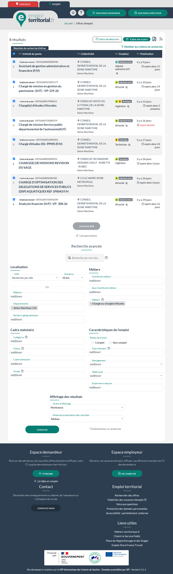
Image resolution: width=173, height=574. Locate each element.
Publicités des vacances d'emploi (125, 499)
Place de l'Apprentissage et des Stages (127, 540)
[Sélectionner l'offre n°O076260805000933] (14, 159)
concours (24, 4)
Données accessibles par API (116, 569)
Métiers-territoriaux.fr (127, 531)
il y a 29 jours (144, 199)
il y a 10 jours (144, 82)
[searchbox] (47, 296)
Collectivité (87, 53)
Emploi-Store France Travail (127, 545)
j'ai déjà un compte (47, 481)
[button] (106, 258)
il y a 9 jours (143, 62)
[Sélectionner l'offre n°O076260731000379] (14, 120)
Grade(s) (123, 53)
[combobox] (35, 277)
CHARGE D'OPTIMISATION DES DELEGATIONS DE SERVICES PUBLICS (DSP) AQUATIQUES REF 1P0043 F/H (45, 186)
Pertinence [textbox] (57, 407)
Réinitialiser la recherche (107, 428)
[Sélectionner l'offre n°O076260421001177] (14, 82)
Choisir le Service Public (127, 536)
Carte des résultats (108, 39)
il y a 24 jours (144, 159)
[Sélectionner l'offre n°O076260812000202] (14, 140)
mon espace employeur (149, 12)
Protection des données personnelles (127, 508)
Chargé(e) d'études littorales (38, 105)
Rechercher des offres (127, 495)
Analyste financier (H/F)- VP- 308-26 (43, 204)
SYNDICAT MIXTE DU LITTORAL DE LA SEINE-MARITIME (91, 105)
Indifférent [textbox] (95, 364)
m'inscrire (47, 473)
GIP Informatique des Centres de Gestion (80, 569)
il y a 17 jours (144, 139)
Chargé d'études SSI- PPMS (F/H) (40, 144)
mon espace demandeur (108, 12)
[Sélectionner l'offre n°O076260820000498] (14, 62)
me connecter (128, 473)
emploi (56, 4)
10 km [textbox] (65, 277)
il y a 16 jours (144, 120)
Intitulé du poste (32, 53)
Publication (147, 53)
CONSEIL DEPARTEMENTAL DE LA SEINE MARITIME (91, 65)
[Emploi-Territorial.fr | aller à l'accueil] (35, 19)
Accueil (69, 23)
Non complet (120, 342)
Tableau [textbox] (55, 418)
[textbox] (35, 277)
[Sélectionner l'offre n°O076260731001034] (14, 199)
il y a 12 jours (144, 101)
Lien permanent (88, 235)
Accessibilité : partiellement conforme (127, 513)
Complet (100, 342)
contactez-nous (46, 508)
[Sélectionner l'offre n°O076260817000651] (14, 101)
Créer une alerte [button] (139, 39)
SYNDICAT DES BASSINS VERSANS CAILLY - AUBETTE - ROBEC (93, 162)
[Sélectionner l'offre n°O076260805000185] (14, 178)
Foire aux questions (127, 504)
